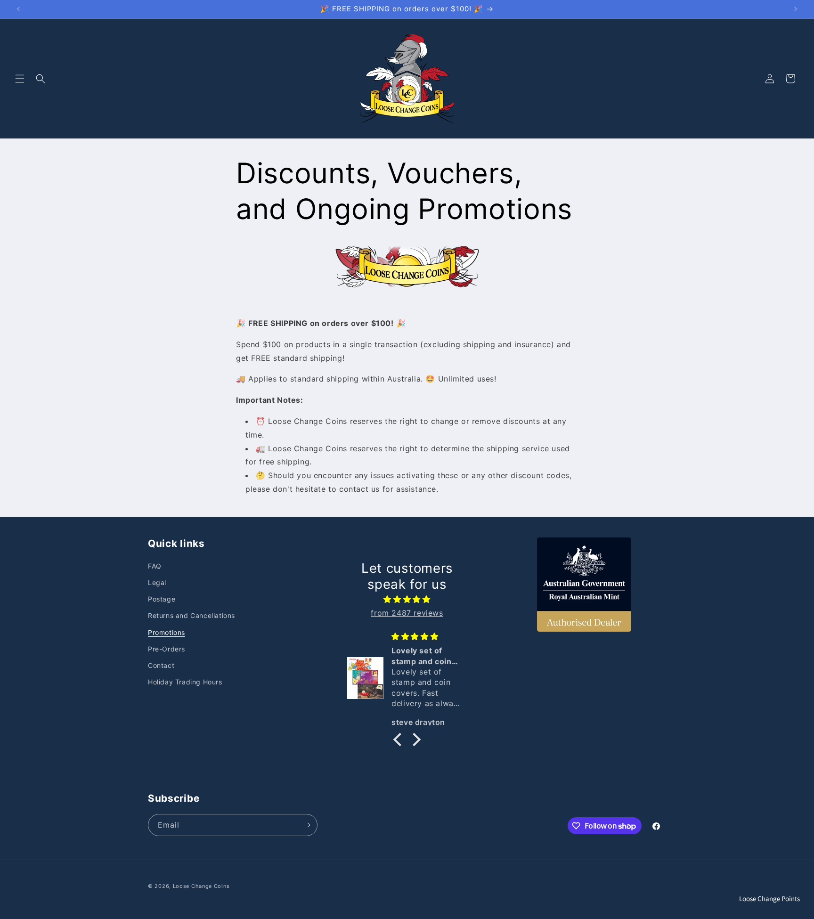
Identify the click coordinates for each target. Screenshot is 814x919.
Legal (157, 582)
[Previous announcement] (18, 9)
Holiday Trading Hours (185, 682)
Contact (161, 665)
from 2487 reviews (407, 613)
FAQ (155, 566)
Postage (161, 599)
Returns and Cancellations (191, 615)
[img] (407, 599)
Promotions (166, 632)
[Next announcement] (795, 9)
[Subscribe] (306, 825)
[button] (19, 78)
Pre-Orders (166, 649)
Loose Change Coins (201, 886)
